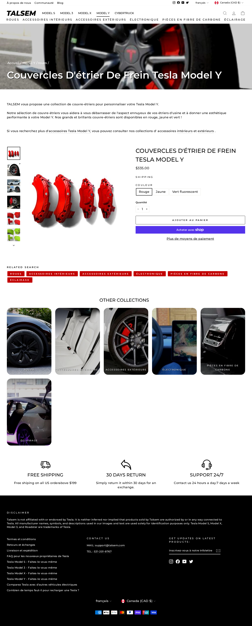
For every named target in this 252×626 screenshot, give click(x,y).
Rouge (144, 192)
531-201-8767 (103, 551)
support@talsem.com (110, 545)
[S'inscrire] (218, 550)
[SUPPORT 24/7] (207, 466)
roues (12, 19)
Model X (84, 13)
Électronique (144, 19)
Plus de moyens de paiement (190, 239)
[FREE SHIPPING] (45, 466)
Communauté (44, 2)
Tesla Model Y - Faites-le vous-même (32, 579)
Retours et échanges (21, 544)
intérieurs (185, 131)
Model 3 (66, 13)
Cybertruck (124, 13)
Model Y (103, 13)
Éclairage (235, 19)
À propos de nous (19, 2)
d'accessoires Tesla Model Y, (68, 131)
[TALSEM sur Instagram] (171, 561)
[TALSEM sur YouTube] (184, 561)
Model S (48, 13)
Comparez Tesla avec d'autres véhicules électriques (42, 584)
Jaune (161, 192)
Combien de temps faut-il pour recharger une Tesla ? (43, 590)
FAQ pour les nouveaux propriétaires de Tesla (38, 556)
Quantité (141, 202)
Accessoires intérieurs (47, 19)
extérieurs (206, 131)
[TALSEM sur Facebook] (178, 561)
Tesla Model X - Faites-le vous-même (32, 573)
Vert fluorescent (185, 192)
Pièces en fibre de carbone (191, 19)
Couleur (144, 185)
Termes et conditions (21, 539)
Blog (60, 2)
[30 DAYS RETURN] (126, 466)
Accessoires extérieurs (101, 19)
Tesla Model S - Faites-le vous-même (32, 561)
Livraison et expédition (22, 550)
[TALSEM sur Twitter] (191, 561)
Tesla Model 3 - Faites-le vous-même (32, 567)
